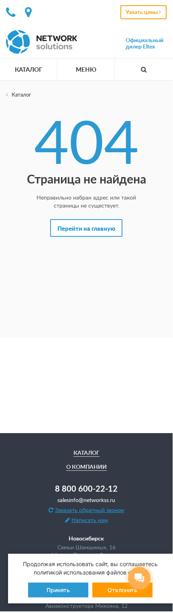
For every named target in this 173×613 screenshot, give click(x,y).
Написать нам (89, 520)
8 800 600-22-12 (86, 488)
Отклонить (122, 590)
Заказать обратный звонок (89, 510)
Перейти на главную (86, 228)
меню (86, 69)
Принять (58, 590)
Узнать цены (142, 12)
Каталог (28, 69)
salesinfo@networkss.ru (86, 500)
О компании (86, 466)
